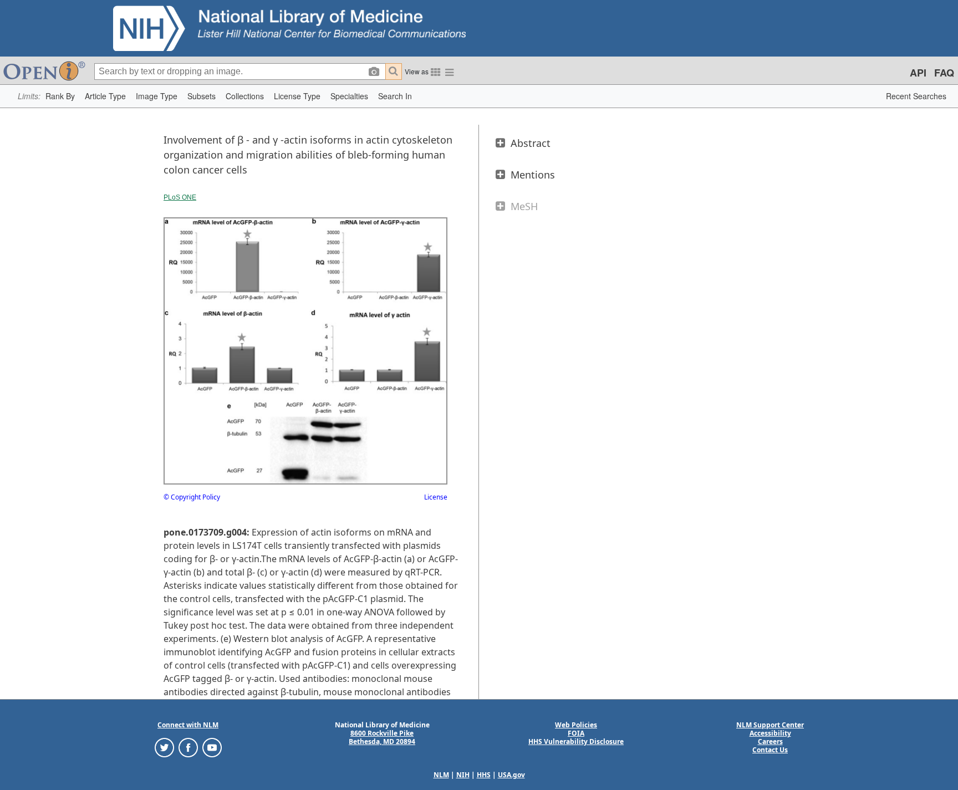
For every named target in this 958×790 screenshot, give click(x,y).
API (918, 72)
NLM (441, 774)
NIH (463, 774)
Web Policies (576, 725)
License (435, 497)
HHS (484, 774)
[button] (60, 96)
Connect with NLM (187, 725)
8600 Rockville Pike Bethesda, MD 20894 (382, 737)
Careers (770, 741)
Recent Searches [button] (916, 95)
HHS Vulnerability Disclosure (576, 741)
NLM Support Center (770, 725)
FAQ (944, 72)
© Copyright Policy (192, 497)
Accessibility (770, 733)
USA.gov (511, 774)
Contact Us (770, 750)
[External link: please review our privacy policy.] (164, 747)
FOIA (576, 733)
